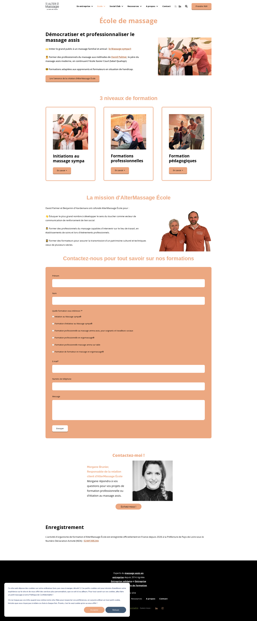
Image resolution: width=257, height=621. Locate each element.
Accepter (94, 610)
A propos (150, 6)
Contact (166, 6)
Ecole (100, 6)
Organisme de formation (133, 585)
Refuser (115, 610)
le (120, 48)
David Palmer (119, 57)
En (180, 6)
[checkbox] (128, 334)
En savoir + (62, 170)
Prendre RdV (201, 6)
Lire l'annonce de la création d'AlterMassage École (72, 78)
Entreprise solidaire (121, 581)
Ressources (133, 6)
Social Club (115, 6)
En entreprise (83, 6)
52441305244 (91, 540)
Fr (176, 6)
